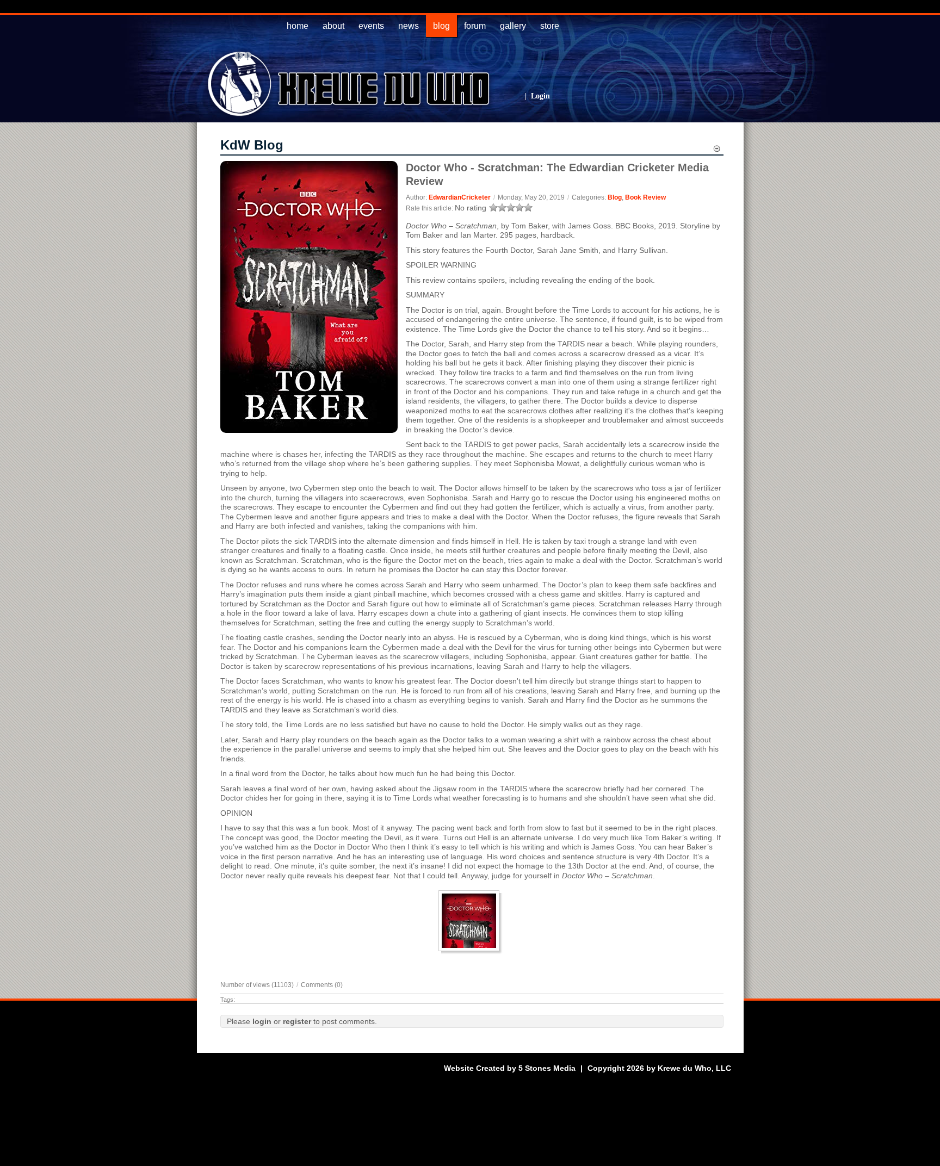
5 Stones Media (547, 1068)
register (297, 1021)
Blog (615, 197)
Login (540, 96)
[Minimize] (717, 150)
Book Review (645, 197)
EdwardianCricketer (460, 197)
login (261, 1021)
